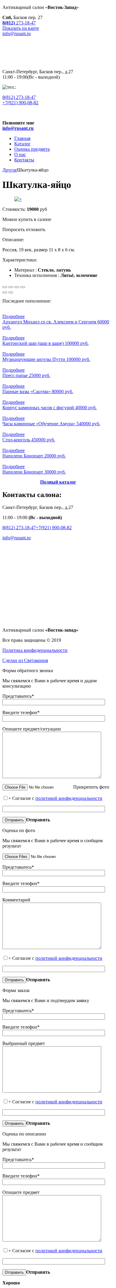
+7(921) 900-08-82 (20, 102)
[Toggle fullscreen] (16, 287)
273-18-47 (19, 97)
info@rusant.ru (16, 537)
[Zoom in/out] (22, 287)
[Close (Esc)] (4, 287)
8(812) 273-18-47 (19, 527)
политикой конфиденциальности (68, 798)
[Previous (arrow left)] (4, 292)
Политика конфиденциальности (35, 650)
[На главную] (58, 61)
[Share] (10, 287)
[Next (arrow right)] (10, 292)
